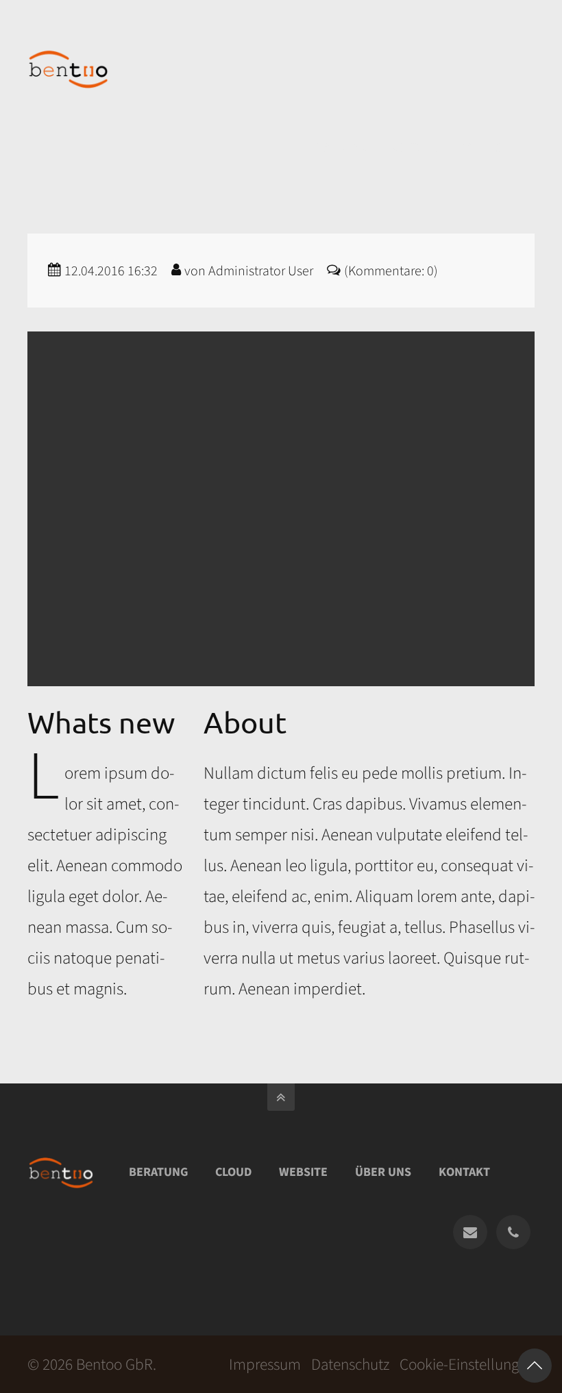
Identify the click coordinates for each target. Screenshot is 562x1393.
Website (303, 1172)
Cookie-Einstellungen (467, 1364)
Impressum (265, 1364)
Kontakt (464, 1172)
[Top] (534, 1365)
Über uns (383, 1172)
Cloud (233, 1172)
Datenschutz (350, 1364)
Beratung (158, 1172)
